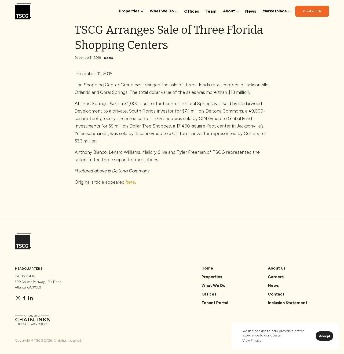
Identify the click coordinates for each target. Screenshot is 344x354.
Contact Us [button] (312, 11)
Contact (276, 294)
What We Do (213, 285)
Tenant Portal (214, 302)
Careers (276, 276)
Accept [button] (324, 336)
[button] (251, 340)
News (250, 11)
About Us (276, 268)
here (130, 182)
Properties (211, 276)
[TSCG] (23, 11)
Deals (108, 58)
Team (210, 11)
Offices (191, 11)
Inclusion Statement (287, 302)
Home (207, 268)
